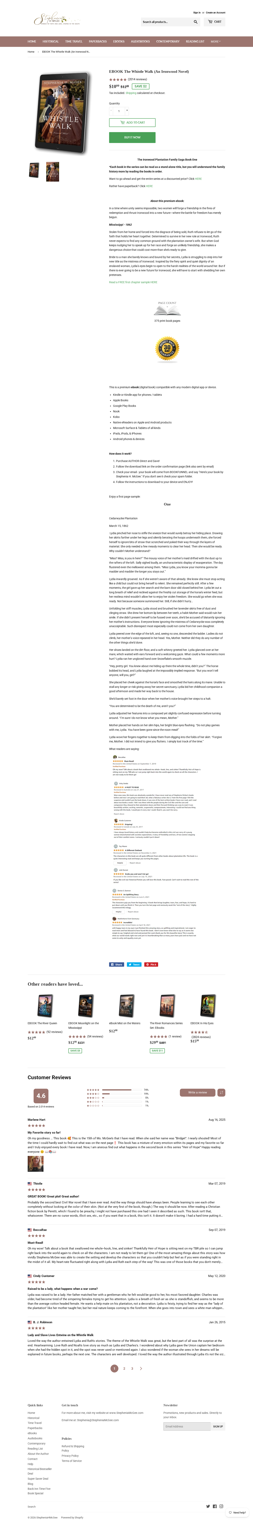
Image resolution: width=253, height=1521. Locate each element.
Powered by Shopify (72, 1517)
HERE (198, 178)
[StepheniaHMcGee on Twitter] (208, 1507)
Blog (30, 1483)
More (215, 41)
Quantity (114, 103)
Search (32, 1506)
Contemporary (167, 41)
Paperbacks (98, 41)
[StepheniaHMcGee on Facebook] (215, 1507)
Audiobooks (140, 41)
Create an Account (215, 12)
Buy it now (132, 137)
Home (32, 41)
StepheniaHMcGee (47, 1517)
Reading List (195, 41)
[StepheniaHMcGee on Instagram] (221, 1507)
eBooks (119, 41)
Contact (33, 1458)
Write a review (197, 1092)
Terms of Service (72, 1460)
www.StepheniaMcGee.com (126, 1412)
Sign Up (218, 1426)
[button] (221, 1093)
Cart (217, 21)
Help (30, 1464)
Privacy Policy (70, 1455)
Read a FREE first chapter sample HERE (133, 282)
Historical (51, 41)
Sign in (197, 12)
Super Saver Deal (38, 1478)
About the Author (38, 1453)
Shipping (131, 93)
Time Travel (73, 41)
